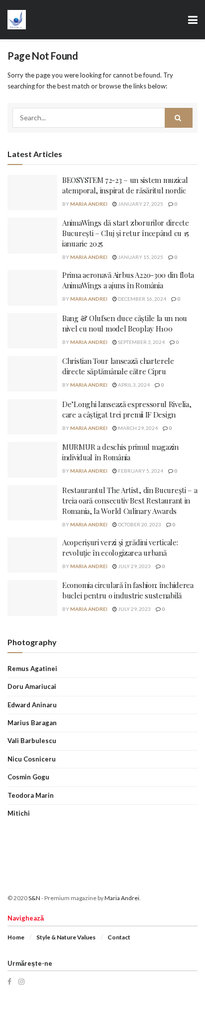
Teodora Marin (30, 795)
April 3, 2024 (133, 385)
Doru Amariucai (31, 686)
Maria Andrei (88, 204)
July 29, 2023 (134, 566)
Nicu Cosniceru (31, 759)
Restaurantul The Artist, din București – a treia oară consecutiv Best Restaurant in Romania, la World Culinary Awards (129, 500)
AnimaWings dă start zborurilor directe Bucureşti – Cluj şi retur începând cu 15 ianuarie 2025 (125, 233)
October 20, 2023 (139, 524)
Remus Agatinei (32, 669)
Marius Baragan (32, 723)
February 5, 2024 (140, 471)
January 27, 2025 (140, 204)
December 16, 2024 (141, 299)
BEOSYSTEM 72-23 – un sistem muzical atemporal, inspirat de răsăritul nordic (125, 185)
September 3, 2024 (141, 342)
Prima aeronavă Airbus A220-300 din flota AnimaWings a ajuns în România (128, 280)
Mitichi (18, 813)
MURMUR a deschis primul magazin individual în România (120, 452)
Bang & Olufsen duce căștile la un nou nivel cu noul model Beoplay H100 (124, 323)
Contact (118, 937)
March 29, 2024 (137, 428)
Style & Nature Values (66, 937)
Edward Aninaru (32, 705)
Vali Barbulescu (31, 741)
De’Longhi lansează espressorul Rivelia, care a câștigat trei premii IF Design (126, 409)
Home (15, 937)
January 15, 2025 (140, 257)
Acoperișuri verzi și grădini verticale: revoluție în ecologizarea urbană (120, 547)
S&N (34, 898)
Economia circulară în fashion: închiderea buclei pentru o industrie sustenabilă (128, 590)
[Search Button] (179, 118)
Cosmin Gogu (28, 777)
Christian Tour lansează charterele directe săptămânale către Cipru (118, 366)
